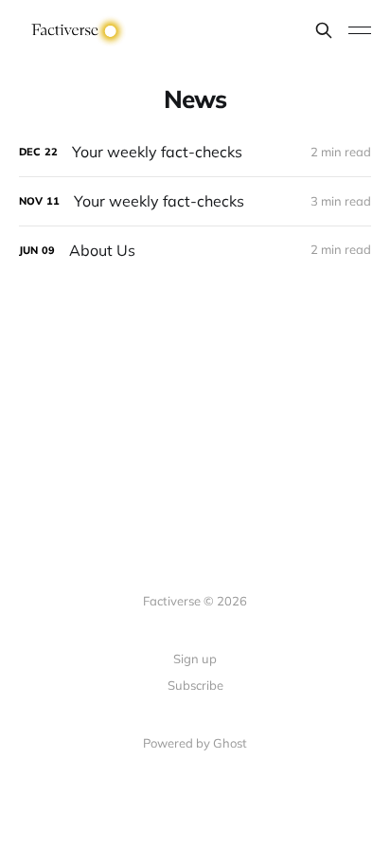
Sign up (195, 658)
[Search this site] (324, 30)
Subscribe (195, 685)
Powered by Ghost (195, 742)
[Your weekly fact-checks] (195, 152)
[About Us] (195, 250)
